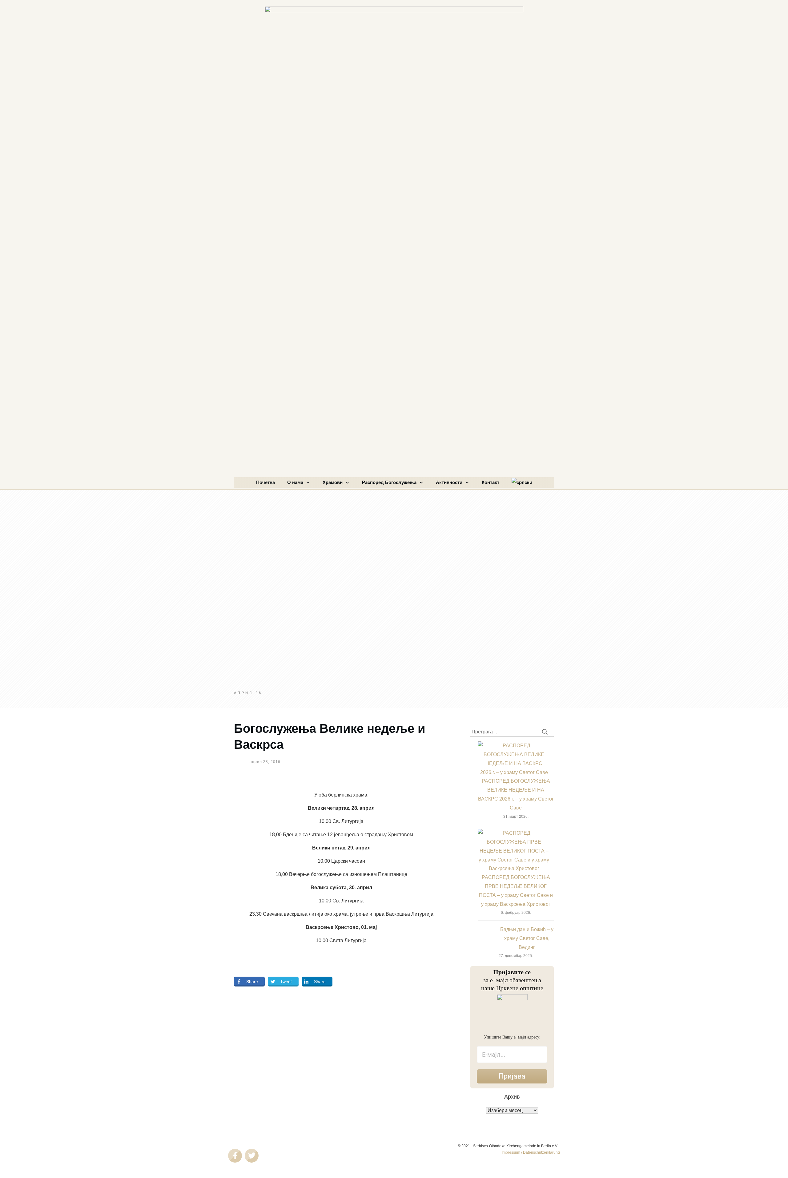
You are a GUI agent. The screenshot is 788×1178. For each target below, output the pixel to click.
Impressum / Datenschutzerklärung (531, 1152)
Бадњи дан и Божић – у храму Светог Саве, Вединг (526, 938)
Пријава (512, 1076)
